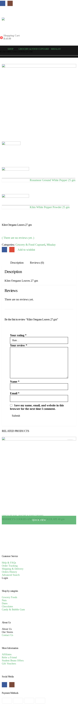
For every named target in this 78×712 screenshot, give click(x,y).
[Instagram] (10, 3)
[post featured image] (39, 473)
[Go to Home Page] (1, 49)
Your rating (18, 335)
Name (14, 381)
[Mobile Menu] (3, 11)
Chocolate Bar (9, 515)
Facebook (4, 249)
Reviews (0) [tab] (37, 262)
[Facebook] (2, 3)
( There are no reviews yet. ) (18, 237)
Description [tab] (17, 262)
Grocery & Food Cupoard (30, 244)
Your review (18, 345)
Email (12, 249)
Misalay (51, 244)
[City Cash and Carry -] (39, 24)
